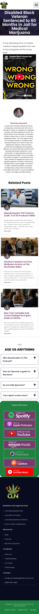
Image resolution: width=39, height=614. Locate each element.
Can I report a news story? (15, 395)
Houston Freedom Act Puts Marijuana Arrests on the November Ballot (18, 264)
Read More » (8, 231)
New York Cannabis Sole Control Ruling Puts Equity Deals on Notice (17, 315)
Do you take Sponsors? (14, 385)
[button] (19, 359)
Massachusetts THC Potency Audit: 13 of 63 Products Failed (19, 214)
